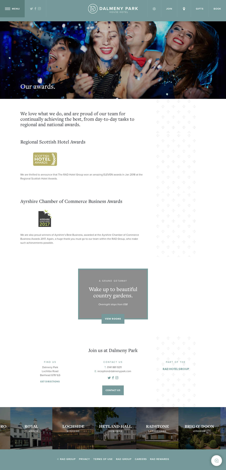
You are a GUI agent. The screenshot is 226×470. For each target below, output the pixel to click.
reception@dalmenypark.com (114, 371)
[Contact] (184, 8)
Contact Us (113, 390)
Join (169, 8)
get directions (50, 381)
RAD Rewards (159, 459)
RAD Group (124, 459)
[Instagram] (39, 9)
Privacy (84, 459)
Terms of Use (103, 459)
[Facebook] (35, 9)
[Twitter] (31, 9)
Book (217, 8)
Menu (16, 8)
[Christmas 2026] (154, 8)
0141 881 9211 (114, 367)
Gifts (199, 8)
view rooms (113, 318)
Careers (141, 459)
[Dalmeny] (113, 9)
